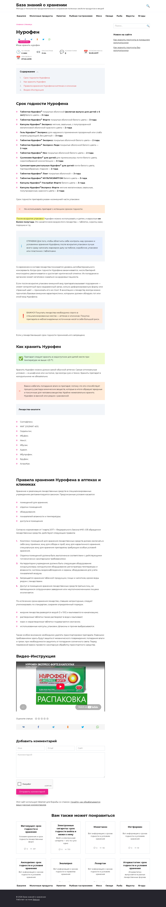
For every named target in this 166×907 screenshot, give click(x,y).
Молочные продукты (41, 16)
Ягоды (141, 16)
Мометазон (100, 827)
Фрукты (130, 16)
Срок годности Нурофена (37, 78)
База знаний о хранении (41, 5)
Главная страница (24, 24)
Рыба (119, 16)
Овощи (109, 16)
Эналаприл (65, 863)
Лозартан (100, 863)
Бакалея (21, 16)
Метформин (135, 827)
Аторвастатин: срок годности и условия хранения (135, 865)
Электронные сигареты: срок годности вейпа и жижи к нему (65, 830)
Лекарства (24, 42)
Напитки (61, 16)
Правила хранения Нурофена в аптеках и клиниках (50, 86)
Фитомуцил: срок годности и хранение (31, 829)
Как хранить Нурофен (35, 82)
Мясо (99, 16)
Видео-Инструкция (34, 90)
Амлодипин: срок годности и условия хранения (31, 865)
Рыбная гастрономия (80, 16)
